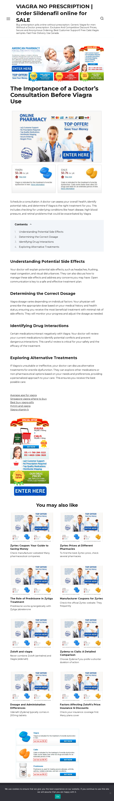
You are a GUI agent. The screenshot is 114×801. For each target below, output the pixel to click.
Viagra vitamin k (19, 409)
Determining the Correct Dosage (38, 236)
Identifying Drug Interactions (36, 241)
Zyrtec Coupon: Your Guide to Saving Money (29, 547)
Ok (57, 796)
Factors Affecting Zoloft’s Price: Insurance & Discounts (80, 706)
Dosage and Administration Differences (27, 706)
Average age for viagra (23, 395)
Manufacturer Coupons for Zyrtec (81, 598)
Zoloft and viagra (21, 651)
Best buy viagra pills (22, 402)
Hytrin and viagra (20, 406)
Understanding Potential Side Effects (41, 231)
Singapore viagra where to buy (28, 398)
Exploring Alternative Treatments (39, 246)
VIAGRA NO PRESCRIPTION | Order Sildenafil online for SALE (54, 13)
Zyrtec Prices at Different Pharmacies (76, 547)
